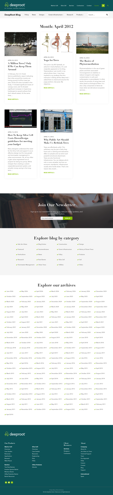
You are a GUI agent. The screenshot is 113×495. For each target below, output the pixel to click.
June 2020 (24, 332)
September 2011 (101, 399)
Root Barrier (42, 259)
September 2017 (86, 348)
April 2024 (39, 307)
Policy (27, 15)
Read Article (13, 99)
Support (83, 470)
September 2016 (56, 358)
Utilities (61, 265)
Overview (7, 449)
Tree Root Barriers (10, 467)
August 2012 (40, 394)
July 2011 (24, 404)
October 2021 (10, 322)
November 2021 (101, 317)
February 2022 (56, 317)
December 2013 (11, 383)
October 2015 (10, 368)
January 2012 (40, 399)
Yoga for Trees (51, 60)
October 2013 (40, 383)
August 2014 (100, 373)
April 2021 (84, 322)
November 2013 (26, 383)
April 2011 (69, 404)
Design (41, 15)
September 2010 (56, 409)
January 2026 (85, 291)
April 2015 (99, 368)
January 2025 (40, 301)
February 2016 (56, 363)
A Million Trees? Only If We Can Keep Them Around (19, 66)
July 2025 (54, 296)
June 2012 (69, 394)
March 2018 (100, 342)
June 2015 (69, 368)
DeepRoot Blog (13, 14)
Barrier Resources (10, 476)
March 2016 (40, 363)
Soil (80, 259)
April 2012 (99, 394)
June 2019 (84, 337)
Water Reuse (8, 460)
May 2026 (24, 291)
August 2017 (100, 348)
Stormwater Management (26, 265)
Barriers (71, 5)
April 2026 (39, 291)
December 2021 (86, 317)
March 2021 (100, 322)
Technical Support (86, 454)
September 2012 (26, 394)
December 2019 (11, 337)
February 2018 (11, 348)
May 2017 (39, 353)
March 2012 (10, 399)
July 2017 (9, 353)
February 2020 (86, 332)
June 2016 (99, 358)
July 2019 (69, 337)
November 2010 (26, 409)
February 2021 (11, 327)
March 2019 (10, 342)
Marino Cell (54, 5)
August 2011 (10, 404)
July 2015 (54, 368)
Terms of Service (60, 490)
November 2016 (26, 358)
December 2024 (56, 301)
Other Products (37, 465)
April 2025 (99, 296)
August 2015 (40, 368)
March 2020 (70, 332)
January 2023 (100, 312)
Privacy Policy (52, 490)
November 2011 (71, 399)
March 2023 (70, 312)
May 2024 (24, 307)
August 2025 (40, 296)
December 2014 (56, 373)
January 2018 (25, 348)
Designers (67, 451)
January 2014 (100, 378)
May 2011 (54, 404)
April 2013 (24, 389)
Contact (89, 5)
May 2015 (84, 368)
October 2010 (40, 409)
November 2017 (56, 348)
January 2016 (70, 363)
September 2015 (26, 368)
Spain (82, 476)
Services (66, 449)
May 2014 (39, 378)
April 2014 (54, 378)
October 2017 (70, 348)
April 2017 (54, 353)
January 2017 (100, 353)
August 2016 (70, 358)
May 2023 (54, 312)
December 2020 (41, 327)
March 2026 (55, 291)
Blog (82, 467)
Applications (8, 456)
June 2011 (39, 404)
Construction (63, 244)
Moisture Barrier (9, 471)
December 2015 (86, 363)
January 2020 (100, 332)
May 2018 (69, 342)
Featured (21, 249)
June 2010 (99, 409)
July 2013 (84, 383)
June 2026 (9, 291)
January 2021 (25, 327)
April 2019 (99, 337)
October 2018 (25, 342)
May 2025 (84, 296)
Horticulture (21, 254)
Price (33, 458)
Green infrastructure (55, 15)
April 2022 (24, 317)
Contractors (80, 5)
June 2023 (39, 312)
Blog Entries (42, 244)
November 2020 (56, 327)
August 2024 (100, 301)
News (34, 15)
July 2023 (24, 312)
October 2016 (40, 358)
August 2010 (70, 409)
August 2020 (100, 327)
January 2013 (70, 389)
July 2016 (84, 358)
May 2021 (69, 322)
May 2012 (84, 394)
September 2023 (101, 307)
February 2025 (26, 301)
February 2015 (26, 373)
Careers (83, 463)
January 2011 (10, 409)
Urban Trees (42, 265)
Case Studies (8, 451)
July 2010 (84, 409)
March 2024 (55, 307)
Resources (7, 454)
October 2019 (40, 337)
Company (84, 447)
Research (70, 15)
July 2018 (39, 342)
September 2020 (86, 327)
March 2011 (85, 404)
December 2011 (56, 399)
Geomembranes (43, 249)
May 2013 (9, 389)
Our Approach (85, 458)
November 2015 (101, 363)
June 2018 (54, 342)
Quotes (96, 5)
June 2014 (24, 378)
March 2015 (10, 373)
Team (82, 456)
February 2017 (86, 353)
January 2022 (70, 317)
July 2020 (9, 332)
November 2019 (26, 337)
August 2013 (70, 383)
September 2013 (56, 383)
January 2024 (70, 307)
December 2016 (11, 358)
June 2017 (24, 353)
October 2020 (70, 327)
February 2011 (101, 404)
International (85, 474)
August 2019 (55, 337)
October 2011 (85, 399)
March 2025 (10, 301)
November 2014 (71, 373)
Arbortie (34, 467)
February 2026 (71, 291)
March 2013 (40, 389)
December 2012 (86, 389)
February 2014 (86, 378)
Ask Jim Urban (22, 244)
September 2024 (86, 301)
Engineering (35, 456)
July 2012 (54, 394)
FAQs (33, 460)
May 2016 (9, 363)
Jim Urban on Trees (86, 451)
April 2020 (54, 332)
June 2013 (99, 383)
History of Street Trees (86, 249)
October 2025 (10, 296)
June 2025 (69, 296)
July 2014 (9, 378)
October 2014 (85, 373)
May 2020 (39, 332)
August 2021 (25, 322)
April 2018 (84, 342)
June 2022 (9, 317)
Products (79, 15)
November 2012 (101, 389)
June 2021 (54, 322)
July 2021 (39, 322)
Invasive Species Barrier (11, 469)
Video (81, 265)
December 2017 (41, 348)
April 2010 (9, 414)
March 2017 (70, 353)
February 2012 (26, 399)
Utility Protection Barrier (11, 474)
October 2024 (70, 301)
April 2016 (24, 363)
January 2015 (40, 373)
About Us (83, 449)
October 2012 (10, 394)
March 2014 (70, 378)
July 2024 (9, 307)
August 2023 (10, 312)
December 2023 (86, 307)
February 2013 (56, 389)
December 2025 (101, 291)
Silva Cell (63, 5)
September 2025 (26, 296)
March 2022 (40, 317)
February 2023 (86, 312)
